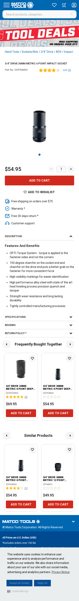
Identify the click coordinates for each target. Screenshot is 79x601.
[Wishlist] (54, 5)
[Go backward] (6, 344)
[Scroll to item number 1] (39, 155)
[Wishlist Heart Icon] (32, 358)
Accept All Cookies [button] (19, 583)
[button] (17, 591)
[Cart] (64, 5)
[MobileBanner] (39, 33)
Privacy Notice (61, 572)
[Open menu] (6, 5)
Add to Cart (39, 180)
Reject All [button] (42, 583)
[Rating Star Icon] (7, 396)
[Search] (71, 14)
